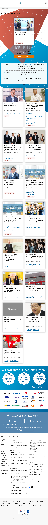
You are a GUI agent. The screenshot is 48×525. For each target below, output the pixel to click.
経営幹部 (17, 80)
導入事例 (3, 451)
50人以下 (17, 72)
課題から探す (4, 449)
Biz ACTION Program (15, 155)
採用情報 (2, 503)
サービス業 (26, 68)
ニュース (3, 457)
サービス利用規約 (4, 501)
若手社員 (30, 78)
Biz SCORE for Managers (35, 83)
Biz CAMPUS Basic (31, 120)
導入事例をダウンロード (24, 56)
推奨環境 (12, 501)
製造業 (22, 64)
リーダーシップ (31, 125)
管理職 (39, 78)
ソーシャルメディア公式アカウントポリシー (35, 505)
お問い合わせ (12, 421)
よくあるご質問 (40, 501)
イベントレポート (5, 455)
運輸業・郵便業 (40, 64)
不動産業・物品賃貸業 (20, 66)
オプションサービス (14, 456)
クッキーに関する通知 (20, 505)
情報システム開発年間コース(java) (35, 466)
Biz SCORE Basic (9, 231)
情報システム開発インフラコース (35, 471)
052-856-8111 (26, 427)
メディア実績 (4, 459)
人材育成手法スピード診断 (34, 481)
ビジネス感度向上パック (33, 451)
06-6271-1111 (38, 427)
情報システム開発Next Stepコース (35, 472)
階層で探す (25, 445)
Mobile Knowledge (26, 40)
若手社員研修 (13, 444)
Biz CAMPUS (36, 329)
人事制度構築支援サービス (19, 493)
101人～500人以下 (32, 72)
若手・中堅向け (37, 459)
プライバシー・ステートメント (7, 505)
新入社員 (25, 78)
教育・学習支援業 (19, 68)
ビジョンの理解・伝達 (10, 193)
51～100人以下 (24, 72)
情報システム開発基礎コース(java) (35, 467)
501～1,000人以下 (19, 74)
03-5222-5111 (14, 427)
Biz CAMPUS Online (15, 113)
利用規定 (16, 503)
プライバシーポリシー (25, 503)
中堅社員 (35, 78)
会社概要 (3, 440)
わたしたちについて (5, 436)
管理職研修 (13, 445)
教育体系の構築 (31, 196)
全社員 (17, 78)
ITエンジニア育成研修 (36, 464)
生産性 (7, 116)
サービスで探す (14, 447)
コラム (2, 444)
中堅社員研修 (20, 444)
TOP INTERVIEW (4, 446)
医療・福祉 (39, 66)
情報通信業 (18, 64)
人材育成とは (4, 439)
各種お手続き (4, 473)
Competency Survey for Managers (22, 83)
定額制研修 (16, 452)
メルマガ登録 (28, 429)
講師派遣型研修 (31, 123)
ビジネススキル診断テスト (19, 476)
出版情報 (3, 461)
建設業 (34, 64)
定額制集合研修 (18, 454)
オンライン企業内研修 (22, 470)
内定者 (18, 40)
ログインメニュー (5, 475)
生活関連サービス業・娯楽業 (36, 68)
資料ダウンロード (36, 421)
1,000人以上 (26, 74)
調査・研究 (3, 453)
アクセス (3, 442)
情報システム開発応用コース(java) (35, 469)
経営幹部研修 (19, 445)
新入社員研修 (19, 442)
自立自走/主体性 (20, 43)
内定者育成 (13, 442)
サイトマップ (9, 503)
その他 (21, 80)
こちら (17, 424)
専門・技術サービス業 (30, 66)
